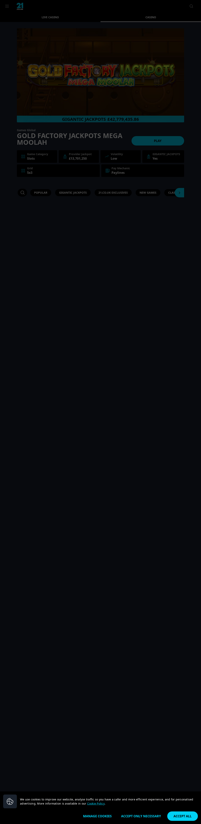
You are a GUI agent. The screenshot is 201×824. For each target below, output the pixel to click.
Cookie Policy (96, 803)
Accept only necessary (141, 816)
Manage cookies (97, 816)
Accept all (183, 816)
